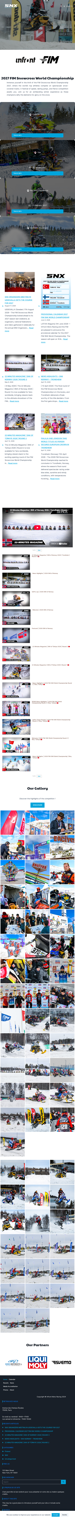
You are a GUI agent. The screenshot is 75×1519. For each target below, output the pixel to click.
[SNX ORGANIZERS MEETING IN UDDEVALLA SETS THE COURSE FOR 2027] (20, 282)
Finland (7, 1451)
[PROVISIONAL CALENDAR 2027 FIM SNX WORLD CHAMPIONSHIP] (56, 291)
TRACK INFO (17, 135)
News (12, 1383)
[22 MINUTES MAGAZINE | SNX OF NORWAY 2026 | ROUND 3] (20, 363)
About (12, 1390)
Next (39, 550)
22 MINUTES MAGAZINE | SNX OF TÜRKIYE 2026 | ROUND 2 (27, 1442)
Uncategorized (10, 1459)
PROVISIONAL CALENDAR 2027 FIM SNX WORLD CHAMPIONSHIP (29, 1431)
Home (5, 1379)
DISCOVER (37, 805)
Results (5, 1383)
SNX (6, 1455)
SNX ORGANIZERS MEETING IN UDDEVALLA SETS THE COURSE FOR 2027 (18, 300)
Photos (5, 1390)
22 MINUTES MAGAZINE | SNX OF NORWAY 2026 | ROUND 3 (27, 1435)
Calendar (12, 1379)
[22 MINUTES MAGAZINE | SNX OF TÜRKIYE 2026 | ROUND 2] (20, 422)
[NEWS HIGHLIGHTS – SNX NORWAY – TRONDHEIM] (56, 363)
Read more (14, 401)
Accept (55, 1515)
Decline (64, 1515)
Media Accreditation (10, 1386)
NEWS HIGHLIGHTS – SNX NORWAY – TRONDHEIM (23, 1439)
